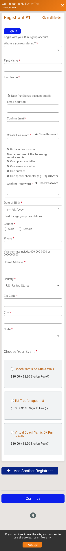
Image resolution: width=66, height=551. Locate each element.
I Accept (32, 545)
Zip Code (11, 296)
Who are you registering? (21, 43)
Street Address (14, 262)
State (8, 329)
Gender (9, 224)
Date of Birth (13, 202)
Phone (9, 238)
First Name (12, 60)
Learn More (40, 537)
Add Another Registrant (33, 471)
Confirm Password (20, 184)
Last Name (12, 77)
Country (10, 279)
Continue (33, 498)
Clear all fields (51, 17)
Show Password (48, 134)
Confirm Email (17, 118)
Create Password (19, 135)
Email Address (17, 102)
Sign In (12, 31)
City (7, 312)
